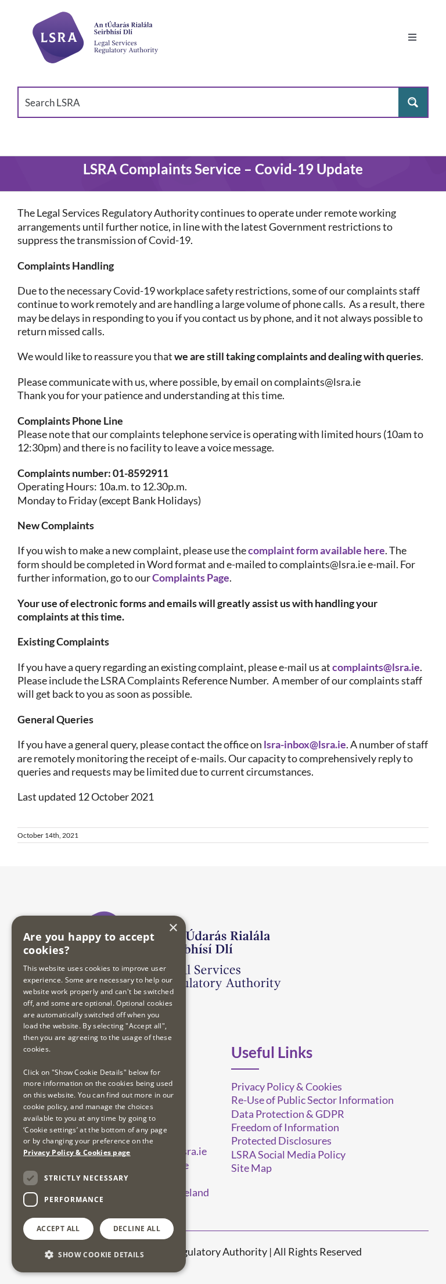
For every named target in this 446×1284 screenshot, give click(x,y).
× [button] (172, 928)
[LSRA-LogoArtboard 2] (94, 37)
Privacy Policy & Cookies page (77, 1152)
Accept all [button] (58, 1228)
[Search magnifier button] (412, 102)
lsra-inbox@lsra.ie (305, 744)
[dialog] (99, 1094)
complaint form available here (316, 550)
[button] (98, 1254)
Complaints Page (190, 577)
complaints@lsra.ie (376, 667)
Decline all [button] (136, 1228)
